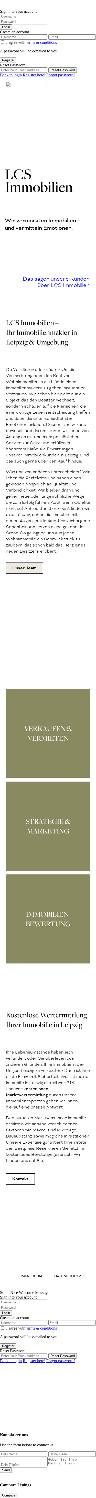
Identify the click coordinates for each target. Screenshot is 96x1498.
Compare (8, 1495)
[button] (90, 89)
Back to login (11, 75)
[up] (1, 1420)
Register (8, 60)
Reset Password (62, 70)
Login (6, 27)
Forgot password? (60, 75)
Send (6, 1470)
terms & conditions (41, 42)
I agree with (31, 42)
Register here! (34, 75)
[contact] (5, 1420)
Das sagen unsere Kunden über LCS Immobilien (56, 282)
